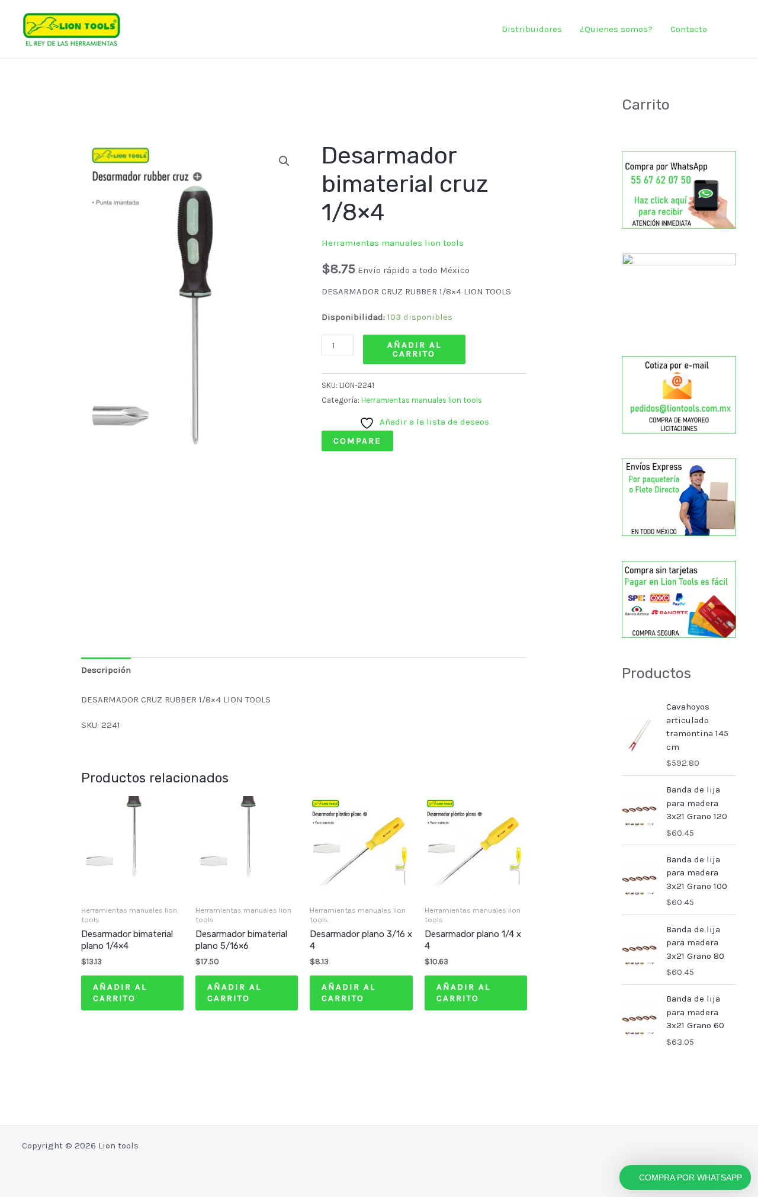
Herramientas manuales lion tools (393, 243)
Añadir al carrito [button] (120, 992)
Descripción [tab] (106, 670)
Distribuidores (532, 29)
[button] (732, 29)
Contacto (688, 29)
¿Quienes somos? (616, 29)
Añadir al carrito (414, 349)
